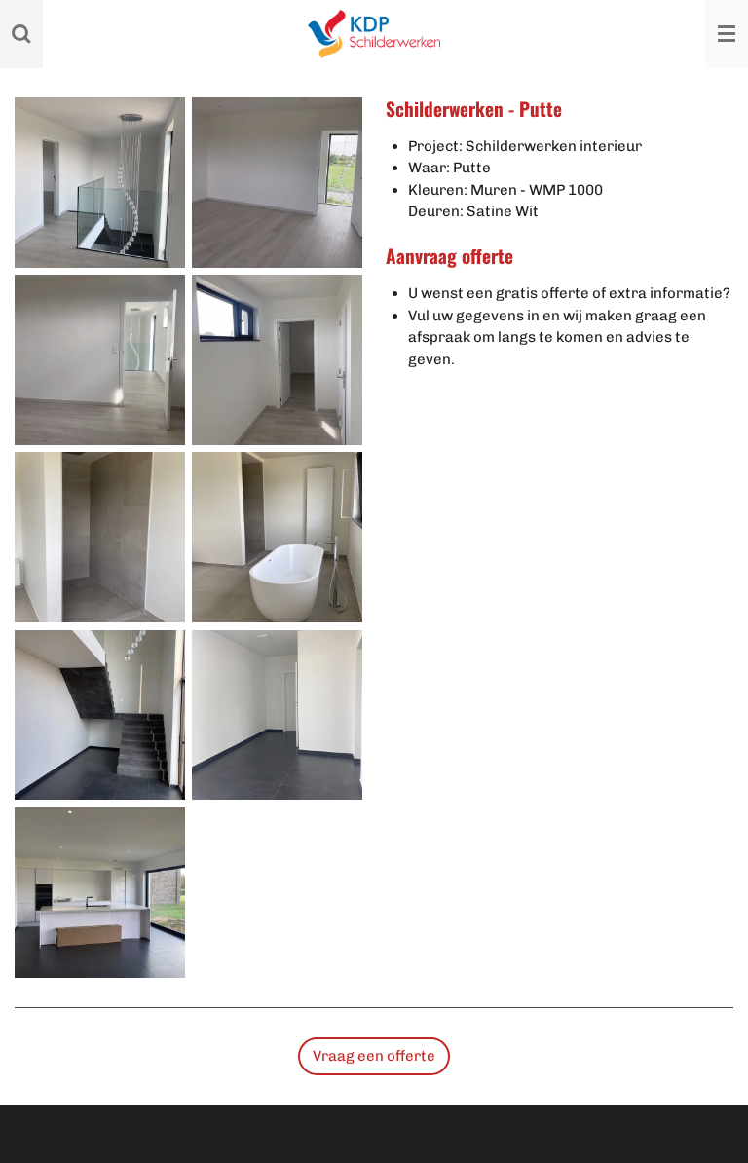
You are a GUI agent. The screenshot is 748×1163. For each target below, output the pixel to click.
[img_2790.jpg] (99, 715)
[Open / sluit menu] (726, 34)
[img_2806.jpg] (277, 182)
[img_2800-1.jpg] (277, 537)
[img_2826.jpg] (277, 715)
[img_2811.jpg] (99, 359)
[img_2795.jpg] (99, 182)
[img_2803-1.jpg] (99, 537)
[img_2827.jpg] (99, 892)
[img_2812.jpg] (277, 359)
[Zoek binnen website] (21, 34)
